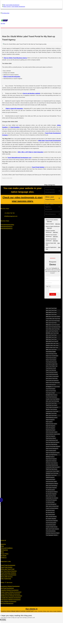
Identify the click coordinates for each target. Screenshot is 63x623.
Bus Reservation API (50, 512)
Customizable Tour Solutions (52, 498)
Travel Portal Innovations (51, 357)
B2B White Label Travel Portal (52, 333)
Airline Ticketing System (51, 450)
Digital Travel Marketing (51, 370)
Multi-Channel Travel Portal (51, 378)
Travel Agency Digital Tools (51, 364)
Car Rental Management (51, 504)
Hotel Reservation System (51, 481)
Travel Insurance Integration (52, 520)
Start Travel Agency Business (9, 571)
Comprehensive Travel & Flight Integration (52, 471)
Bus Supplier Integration (51, 518)
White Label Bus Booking (51, 516)
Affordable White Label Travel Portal (52, 343)
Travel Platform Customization (52, 376)
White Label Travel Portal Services (51, 337)
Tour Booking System (50, 489)
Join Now (3, 23)
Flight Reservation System (51, 423)
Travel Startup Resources (51, 361)
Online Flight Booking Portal (52, 440)
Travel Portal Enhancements (52, 374)
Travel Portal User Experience (52, 380)
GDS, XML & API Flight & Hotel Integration (30, 152)
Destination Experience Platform (52, 533)
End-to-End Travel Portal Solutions (51, 475)
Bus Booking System (50, 510)
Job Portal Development (7, 588)
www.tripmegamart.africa (7, 224)
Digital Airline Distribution (51, 460)
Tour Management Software (51, 491)
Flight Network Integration (51, 458)
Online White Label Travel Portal (52, 328)
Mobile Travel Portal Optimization (53, 382)
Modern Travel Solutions (51, 359)
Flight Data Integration (50, 436)
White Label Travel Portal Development (51, 310)
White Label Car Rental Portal (52, 506)
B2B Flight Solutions (50, 456)
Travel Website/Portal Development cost (19, 157)
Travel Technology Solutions (8, 573)
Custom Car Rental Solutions (52, 508)
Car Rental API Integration (51, 500)
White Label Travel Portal (51, 308)
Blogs (2, 551)
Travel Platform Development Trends (52, 407)
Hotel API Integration (50, 477)
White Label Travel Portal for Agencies (52, 331)
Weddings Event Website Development (11, 595)
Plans (2, 546)
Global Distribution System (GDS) (53, 434)
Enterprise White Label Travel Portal (52, 345)
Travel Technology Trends (51, 353)
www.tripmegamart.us (6, 228)
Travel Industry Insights (51, 351)
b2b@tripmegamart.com (10, 216)
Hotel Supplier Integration (51, 487)
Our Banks (3, 555)
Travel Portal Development (8, 565)
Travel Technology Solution (51, 417)
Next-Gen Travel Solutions (51, 409)
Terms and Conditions (7, 548)
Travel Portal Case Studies (51, 405)
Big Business (4, 550)
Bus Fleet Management (7, 603)
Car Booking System (50, 502)
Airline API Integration (50, 427)
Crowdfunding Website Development (11, 597)
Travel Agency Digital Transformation (50, 393)
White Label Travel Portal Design (53, 320)
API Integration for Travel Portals (53, 386)
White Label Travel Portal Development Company (51, 349)
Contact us (3, 557)
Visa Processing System (51, 522)
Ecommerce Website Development (10, 586)
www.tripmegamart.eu (6, 226)
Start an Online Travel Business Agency (15, 57)
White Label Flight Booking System (51, 455)
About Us (3, 544)
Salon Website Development (8, 601)
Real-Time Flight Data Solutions (52, 442)
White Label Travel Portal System (53, 324)
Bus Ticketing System (50, 514)
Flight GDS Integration (50, 425)
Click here (57, 223)
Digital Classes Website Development (11, 592)
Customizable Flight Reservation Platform (53, 467)
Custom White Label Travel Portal (53, 318)
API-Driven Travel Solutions (51, 462)
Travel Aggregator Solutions (52, 535)
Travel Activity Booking (50, 531)
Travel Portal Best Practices (51, 372)
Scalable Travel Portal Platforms (52, 399)
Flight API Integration (50, 419)
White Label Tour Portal (51, 495)
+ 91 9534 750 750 (9, 213)
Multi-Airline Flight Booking (51, 444)
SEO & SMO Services (7, 576)
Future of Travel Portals (51, 390)
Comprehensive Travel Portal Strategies (52, 411)
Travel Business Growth (51, 368)
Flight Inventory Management (52, 448)
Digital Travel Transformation (52, 355)
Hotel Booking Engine (50, 479)
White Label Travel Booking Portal (53, 326)
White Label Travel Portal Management (51, 339)
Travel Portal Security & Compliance (51, 385)
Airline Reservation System (51, 432)
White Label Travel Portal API (52, 341)
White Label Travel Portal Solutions (51, 312)
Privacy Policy (4, 553)
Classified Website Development (9, 590)
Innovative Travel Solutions (51, 394)
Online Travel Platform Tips (51, 366)
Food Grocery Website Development (10, 599)
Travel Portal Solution (38, 167)
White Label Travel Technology (52, 401)
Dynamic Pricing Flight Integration (53, 446)
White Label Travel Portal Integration (51, 323)
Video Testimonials (6, 578)
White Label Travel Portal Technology (51, 335)
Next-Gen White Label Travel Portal (52, 347)
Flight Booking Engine (50, 430)
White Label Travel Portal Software (51, 314)
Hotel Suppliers (15, 127)
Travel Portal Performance (51, 397)
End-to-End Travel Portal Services (51, 403)
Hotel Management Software (52, 483)
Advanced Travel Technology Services (52, 473)
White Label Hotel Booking (51, 485)
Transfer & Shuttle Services (51, 526)
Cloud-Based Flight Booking (52, 465)
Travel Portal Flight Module (51, 469)
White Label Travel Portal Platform (53, 316)
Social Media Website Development (10, 594)
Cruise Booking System (51, 524)
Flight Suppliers (49, 421)
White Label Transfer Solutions (52, 528)
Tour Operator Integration (51, 493)
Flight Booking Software (51, 438)
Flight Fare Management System (52, 452)
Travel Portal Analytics (50, 388)
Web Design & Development (8, 574)
